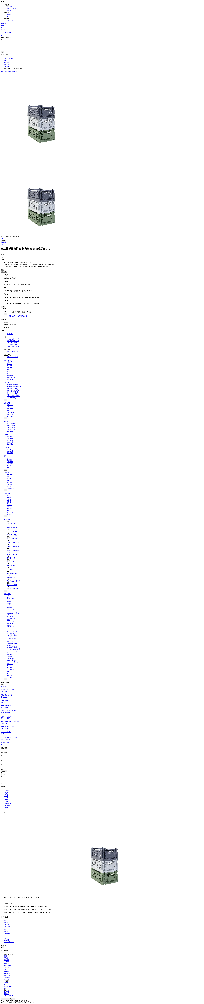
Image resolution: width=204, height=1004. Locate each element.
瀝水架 (9, 507)
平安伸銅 (9, 677)
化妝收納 (9, 362)
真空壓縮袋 (7, 447)
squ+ (8, 652)
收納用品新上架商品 (12, 357)
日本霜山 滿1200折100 (13, 344)
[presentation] (102, 114)
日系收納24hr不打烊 (12, 394)
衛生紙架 (9, 482)
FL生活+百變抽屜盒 (12, 531)
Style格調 (9, 654)
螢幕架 (9, 497)
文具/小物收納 (11, 577)
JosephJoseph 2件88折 (13, 346)
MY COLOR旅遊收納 (13, 546)
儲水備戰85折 (11, 569)
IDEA (8, 620)
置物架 (9, 503)
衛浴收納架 (10, 514)
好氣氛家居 (10, 664)
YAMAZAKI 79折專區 (13, 390)
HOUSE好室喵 (11, 618)
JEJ (8, 629)
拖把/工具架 (10, 488)
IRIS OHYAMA (11, 626)
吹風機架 (9, 484)
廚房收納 (9, 369)
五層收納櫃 (10, 410)
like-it (8, 640)
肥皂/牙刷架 (10, 486)
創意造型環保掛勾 (12, 585)
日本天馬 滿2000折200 (13, 343)
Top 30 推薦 (10, 334)
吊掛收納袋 (10, 438)
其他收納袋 (10, 442)
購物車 (2, 25)
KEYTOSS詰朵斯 (12, 631)
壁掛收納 (6, 473)
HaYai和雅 (10, 616)
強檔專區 (6, 382)
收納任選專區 (7, 519)
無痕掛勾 (9, 460)
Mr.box (9, 645)
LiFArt (8, 636)
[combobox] (102, 54)
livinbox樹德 (10, 642)
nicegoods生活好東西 (12, 647)
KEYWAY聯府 (11, 633)
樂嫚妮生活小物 (11, 523)
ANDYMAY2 (10, 598)
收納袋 (6, 434)
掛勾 (5, 456)
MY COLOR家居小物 (13, 542)
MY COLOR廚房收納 (13, 554)
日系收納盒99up (11, 398)
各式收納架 (7, 493)
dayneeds (9, 607)
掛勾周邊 (9, 467)
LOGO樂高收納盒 (12, 643)
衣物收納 (9, 371)
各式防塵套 (10, 444)
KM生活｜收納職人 (12, 635)
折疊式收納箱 (11, 429)
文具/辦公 (9, 366)
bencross (9, 603)
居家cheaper (10, 669)
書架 (8, 495)
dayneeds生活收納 (12, 527)
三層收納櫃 (10, 407)
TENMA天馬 (10, 658)
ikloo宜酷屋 (10, 623)
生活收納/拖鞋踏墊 (12, 539)
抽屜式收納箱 (11, 425)
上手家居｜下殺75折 (12, 392)
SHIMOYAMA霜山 (12, 651)
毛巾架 (9, 480)
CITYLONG (10, 604)
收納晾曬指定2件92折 (13, 341)
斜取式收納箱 (11, 427)
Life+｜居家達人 (11, 638)
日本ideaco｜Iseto (11, 621)
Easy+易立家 (10, 609)
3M (8, 597)
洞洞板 (9, 501)
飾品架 (9, 499)
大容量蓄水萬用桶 (12, 573)
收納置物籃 (10, 379)
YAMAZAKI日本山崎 (13, 662)
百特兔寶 (9, 667)
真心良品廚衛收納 (12, 562)
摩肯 (8, 673)
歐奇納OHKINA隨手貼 (13, 581)
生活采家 (9, 666)
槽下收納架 (10, 512)
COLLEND (10, 606)
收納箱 (6, 421)
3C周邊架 (9, 505)
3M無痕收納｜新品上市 (13, 384)
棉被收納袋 (10, 436)
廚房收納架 (10, 510)
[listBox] (102, 769)
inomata (9, 625)
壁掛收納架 (10, 474)
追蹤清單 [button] (6, 32)
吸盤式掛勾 (10, 462)
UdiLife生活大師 (11, 660)
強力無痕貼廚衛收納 (12, 588)
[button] (102, 11)
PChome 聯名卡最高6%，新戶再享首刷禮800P (16, 316)
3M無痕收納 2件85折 (13, 339)
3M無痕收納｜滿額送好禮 (14, 386)
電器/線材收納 (11, 377)
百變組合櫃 (10, 416)
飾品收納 (9, 364)
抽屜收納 (9, 367)
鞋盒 (8, 373)
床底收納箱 (10, 431)
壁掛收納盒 (10, 476)
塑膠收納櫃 (7, 403)
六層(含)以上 (10, 412)
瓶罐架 (9, 478)
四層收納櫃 (10, 408)
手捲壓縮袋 (10, 453)
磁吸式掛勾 (10, 464)
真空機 (9, 449)
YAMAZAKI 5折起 (12, 388)
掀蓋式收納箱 (11, 423)
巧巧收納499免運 (12, 535)
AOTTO (9, 600)
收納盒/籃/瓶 (7, 360)
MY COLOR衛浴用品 (13, 550)
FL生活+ (9, 611)
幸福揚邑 (9, 675)
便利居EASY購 (11, 558)
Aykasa (9, 601)
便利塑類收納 (11, 565)
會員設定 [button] (14, 32)
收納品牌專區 (7, 594)
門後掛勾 (9, 465)
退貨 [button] (10, 32)
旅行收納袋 (10, 440)
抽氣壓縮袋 (10, 451)
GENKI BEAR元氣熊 (13, 613)
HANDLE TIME (11, 614)
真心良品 (9, 671)
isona (8, 628)
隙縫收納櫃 (10, 414)
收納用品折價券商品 (12, 351)
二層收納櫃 (10, 405)
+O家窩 (9, 596)
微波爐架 (9, 508)
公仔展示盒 (10, 375)
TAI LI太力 (10, 656)
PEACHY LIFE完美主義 (13, 649)
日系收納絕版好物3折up (13, 396)
